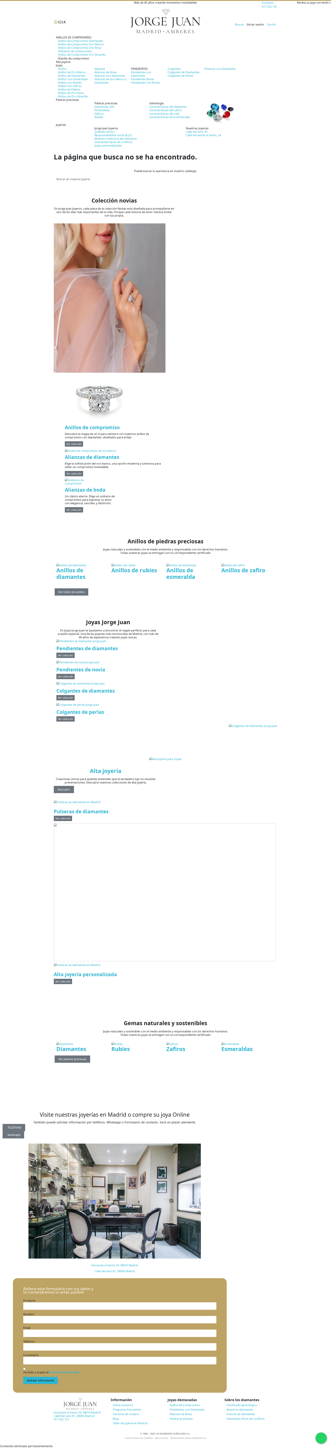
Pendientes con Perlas (145, 82)
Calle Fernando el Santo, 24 (203, 135)
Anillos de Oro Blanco (72, 72)
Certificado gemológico (242, 1405)
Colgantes (174, 69)
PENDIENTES (139, 69)
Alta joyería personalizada (85, 974)
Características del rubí (164, 113)
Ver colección (74, 444)
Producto (29, 1300)
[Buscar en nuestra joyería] (274, 179)
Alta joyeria (105, 771)
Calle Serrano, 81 (197, 132)
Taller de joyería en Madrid (130, 1423)
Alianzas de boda (85, 489)
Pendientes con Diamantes (141, 74)
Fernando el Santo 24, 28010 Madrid (114, 1265)
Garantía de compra (126, 1414)
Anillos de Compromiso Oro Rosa (79, 48)
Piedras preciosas (106, 103)
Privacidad (161, 1438)
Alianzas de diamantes (92, 457)
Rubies (98, 117)
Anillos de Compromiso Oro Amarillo (82, 55)
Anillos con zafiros (70, 86)
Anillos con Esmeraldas (73, 79)
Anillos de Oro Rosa (70, 93)
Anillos (62, 69)
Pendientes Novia (142, 79)
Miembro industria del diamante (115, 138)
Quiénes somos (104, 132)
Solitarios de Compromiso (75, 51)
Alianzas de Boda (105, 72)
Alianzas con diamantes (109, 76)
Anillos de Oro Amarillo (73, 96)
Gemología (156, 103)
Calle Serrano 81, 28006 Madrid (114, 1271)
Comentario (31, 1355)
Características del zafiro (165, 110)
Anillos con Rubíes (70, 82)
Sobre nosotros (123, 1405)
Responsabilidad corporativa (188, 1438)
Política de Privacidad (64, 1372)
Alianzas (99, 69)
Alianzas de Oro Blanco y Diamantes (110, 80)
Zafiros (99, 113)
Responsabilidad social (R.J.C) (113, 135)
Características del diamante (167, 107)
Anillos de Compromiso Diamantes (80, 41)
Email (26, 1328)
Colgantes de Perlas (180, 76)
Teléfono (29, 1341)
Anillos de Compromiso (185, 1405)
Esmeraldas (102, 110)
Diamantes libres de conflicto (113, 142)
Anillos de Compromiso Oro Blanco (81, 44)
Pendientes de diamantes (87, 648)
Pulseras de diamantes (81, 811)
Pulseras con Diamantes (220, 69)
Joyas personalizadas (108, 145)
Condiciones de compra (139, 1438)
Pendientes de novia (80, 669)
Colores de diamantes (241, 1414)
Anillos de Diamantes (71, 76)
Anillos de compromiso (92, 427)
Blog (116, 1418)
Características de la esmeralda (169, 117)
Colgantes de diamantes (85, 690)
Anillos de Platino (69, 89)
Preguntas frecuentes (127, 1409)
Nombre (28, 1314)
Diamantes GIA (104, 107)
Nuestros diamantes (240, 1409)
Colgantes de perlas (80, 712)
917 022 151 (269, 7)
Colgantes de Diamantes (183, 72)
